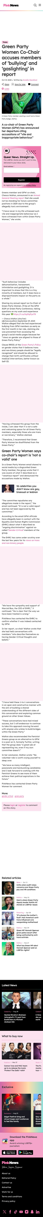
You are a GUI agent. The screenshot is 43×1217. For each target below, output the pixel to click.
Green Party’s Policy (31, 344)
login (12, 805)
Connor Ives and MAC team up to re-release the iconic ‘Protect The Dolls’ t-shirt (15, 1068)
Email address (12, 166)
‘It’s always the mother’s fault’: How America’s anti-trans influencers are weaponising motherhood (28, 918)
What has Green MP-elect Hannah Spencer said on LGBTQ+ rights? (27, 947)
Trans (5, 42)
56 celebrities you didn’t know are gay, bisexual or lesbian (28, 489)
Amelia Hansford (30, 80)
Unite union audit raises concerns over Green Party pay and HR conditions (28, 887)
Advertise (6, 1187)
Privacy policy (8, 1201)
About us (6, 1173)
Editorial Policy (9, 1178)
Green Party (19, 796)
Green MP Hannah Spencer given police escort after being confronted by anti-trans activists (28, 933)
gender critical (7, 796)
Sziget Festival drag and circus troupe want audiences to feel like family (16, 1119)
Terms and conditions (12, 1196)
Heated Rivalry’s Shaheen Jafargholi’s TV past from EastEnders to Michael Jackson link (15, 1018)
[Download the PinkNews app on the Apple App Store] (9, 1152)
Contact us (7, 1182)
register (21, 805)
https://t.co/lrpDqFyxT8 (24, 314)
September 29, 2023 (26, 321)
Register (21, 180)
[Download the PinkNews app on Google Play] (25, 1152)
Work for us (7, 1192)
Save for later (20, 84)
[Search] (35, 5)
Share (7, 84)
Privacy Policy (31, 185)
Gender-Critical (15, 530)
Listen (7, 89)
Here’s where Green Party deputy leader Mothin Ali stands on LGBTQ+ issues (27, 902)
